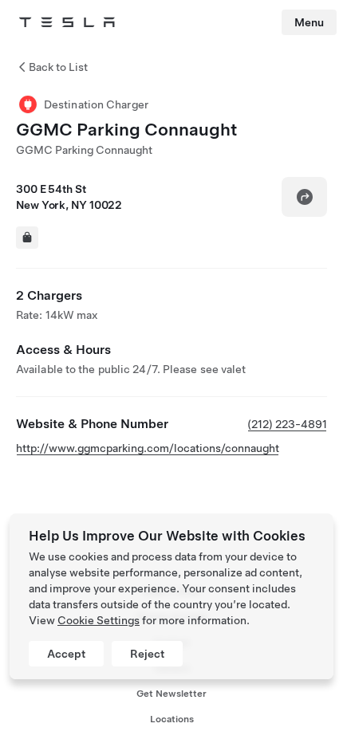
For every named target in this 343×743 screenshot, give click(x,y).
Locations (172, 719)
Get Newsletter (171, 693)
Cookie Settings (98, 620)
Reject (147, 653)
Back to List (58, 67)
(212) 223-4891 (287, 424)
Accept (66, 653)
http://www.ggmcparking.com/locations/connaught (147, 448)
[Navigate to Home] (67, 22)
